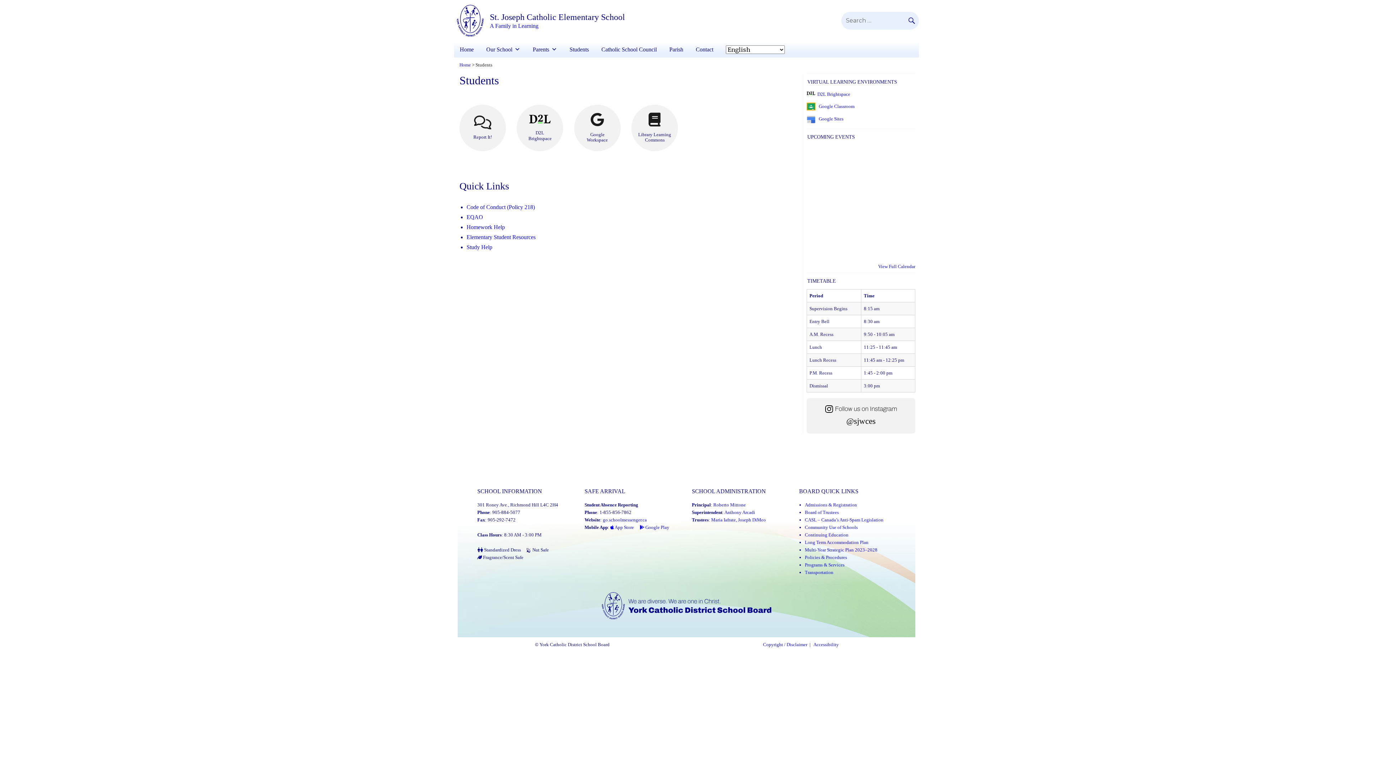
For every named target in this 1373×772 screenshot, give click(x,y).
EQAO (475, 217)
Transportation (819, 572)
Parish (676, 49)
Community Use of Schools (831, 527)
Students (579, 49)
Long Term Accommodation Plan (836, 542)
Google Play (656, 527)
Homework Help (486, 227)
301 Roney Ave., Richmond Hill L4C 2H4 (517, 505)
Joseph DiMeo (752, 520)
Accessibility (826, 644)
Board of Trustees (822, 512)
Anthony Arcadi (739, 512)
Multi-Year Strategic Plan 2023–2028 (841, 550)
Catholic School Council (629, 49)
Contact (704, 49)
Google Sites (831, 119)
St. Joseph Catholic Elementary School (557, 17)
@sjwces (861, 421)
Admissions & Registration (831, 505)
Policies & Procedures (826, 557)
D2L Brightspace (833, 94)
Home (467, 49)
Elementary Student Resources (501, 237)
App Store (624, 527)
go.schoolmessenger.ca (625, 520)
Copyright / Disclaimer (785, 644)
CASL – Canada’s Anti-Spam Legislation (844, 520)
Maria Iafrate (723, 520)
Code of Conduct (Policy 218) (501, 207)
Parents (541, 49)
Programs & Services (825, 565)
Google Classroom (837, 106)
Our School (499, 49)
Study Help (479, 247)
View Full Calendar (896, 266)
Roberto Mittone (729, 505)
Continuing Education (826, 535)
